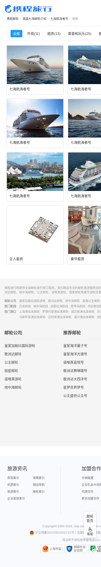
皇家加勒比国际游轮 (32, 301)
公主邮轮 (11, 362)
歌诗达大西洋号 (75, 379)
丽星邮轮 (11, 371)
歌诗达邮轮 (55, 301)
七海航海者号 (59, 19)
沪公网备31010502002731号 (54, 532)
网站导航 (39, 485)
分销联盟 (87, 478)
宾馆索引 (13, 478)
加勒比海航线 (59, 306)
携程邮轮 (13, 19)
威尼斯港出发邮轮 (83, 312)
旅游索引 (13, 491)
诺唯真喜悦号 (73, 362)
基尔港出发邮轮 (84, 317)
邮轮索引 (39, 491)
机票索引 (13, 485)
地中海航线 (40, 306)
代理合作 (87, 491)
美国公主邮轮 (91, 301)
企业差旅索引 (16, 498)
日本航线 (25, 306)
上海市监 (55, 549)
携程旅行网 (28, 9)
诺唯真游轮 (13, 379)
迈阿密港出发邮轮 (60, 317)
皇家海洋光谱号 (75, 354)
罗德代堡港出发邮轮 (55, 312)
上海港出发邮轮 (29, 312)
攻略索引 (39, 478)
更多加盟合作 (90, 498)
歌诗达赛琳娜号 (75, 371)
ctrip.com (80, 526)
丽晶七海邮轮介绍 (34, 19)
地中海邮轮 (72, 301)
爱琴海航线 (78, 306)
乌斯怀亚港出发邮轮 (32, 317)
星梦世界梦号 (73, 387)
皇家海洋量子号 (75, 346)
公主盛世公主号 (75, 396)
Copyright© (50, 526)
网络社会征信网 (80, 548)
